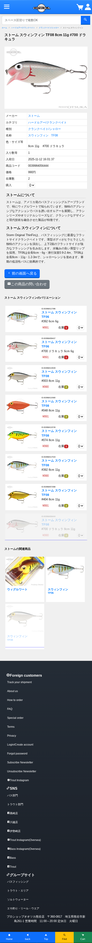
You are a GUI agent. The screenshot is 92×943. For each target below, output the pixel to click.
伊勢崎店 (15, 831)
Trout (13, 866)
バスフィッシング (18, 881)
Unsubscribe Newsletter (21, 771)
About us (12, 691)
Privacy (11, 735)
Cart (82, 939)
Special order (15, 717)
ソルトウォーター (18, 899)
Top (46, 939)
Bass (13, 857)
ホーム (4, 28)
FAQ (9, 709)
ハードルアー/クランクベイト (23, 28)
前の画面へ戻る (24, 273)
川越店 (14, 822)
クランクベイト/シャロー (49, 28)
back (27, 939)
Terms (11, 726)
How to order (15, 700)
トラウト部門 (15, 804)
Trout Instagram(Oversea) (25, 840)
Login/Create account (20, 744)
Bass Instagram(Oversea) (25, 849)
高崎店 (14, 813)
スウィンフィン (38, 135)
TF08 (54, 135)
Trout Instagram (19, 780)
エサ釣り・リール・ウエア (23, 908)
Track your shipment (19, 682)
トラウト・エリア (18, 890)
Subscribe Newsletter (20, 762)
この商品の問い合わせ (29, 284)
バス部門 (12, 795)
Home (9, 939)
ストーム (34, 115)
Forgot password (17, 753)
